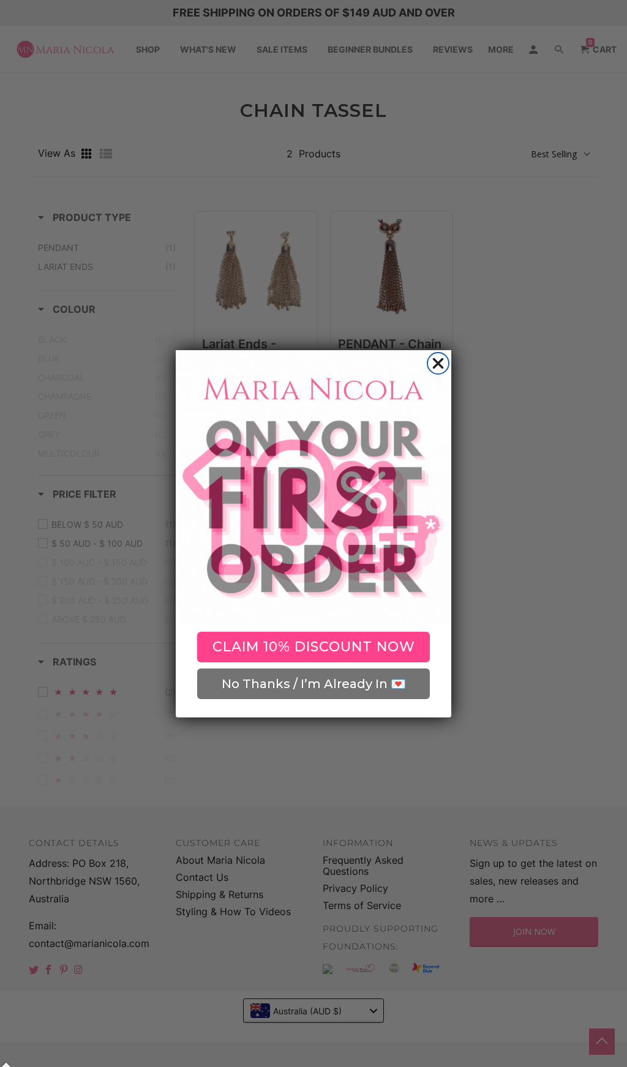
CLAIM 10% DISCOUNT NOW (313, 646)
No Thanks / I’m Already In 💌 (314, 683)
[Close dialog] (438, 363)
